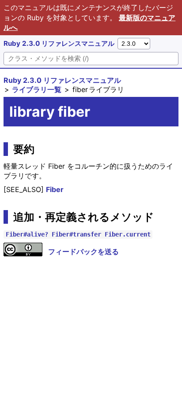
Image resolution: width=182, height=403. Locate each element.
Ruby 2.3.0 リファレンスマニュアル (59, 43)
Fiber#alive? (27, 234)
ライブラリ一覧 (36, 89)
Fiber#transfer (76, 234)
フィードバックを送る (83, 251)
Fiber (55, 189)
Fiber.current (128, 234)
